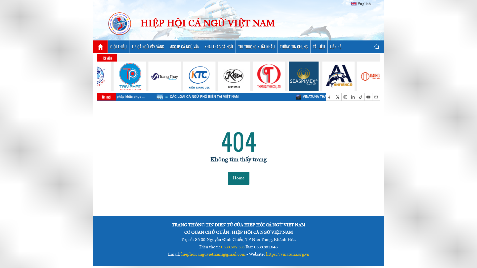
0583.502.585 (232, 247)
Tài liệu (319, 47)
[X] (337, 97)
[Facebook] (330, 97)
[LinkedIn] (353, 97)
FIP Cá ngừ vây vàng (148, 47)
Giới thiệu (118, 47)
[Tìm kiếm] (376, 46)
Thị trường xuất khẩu (256, 47)
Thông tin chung (294, 47)
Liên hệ (335, 47)
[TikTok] (360, 97)
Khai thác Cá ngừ (218, 47)
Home (238, 178)
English (364, 3)
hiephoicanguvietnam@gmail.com (213, 254)
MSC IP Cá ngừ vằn (184, 47)
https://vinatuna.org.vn (287, 254)
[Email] (376, 97)
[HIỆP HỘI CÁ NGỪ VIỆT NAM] (120, 24)
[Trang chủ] (100, 46)
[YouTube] (368, 97)
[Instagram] (345, 97)
